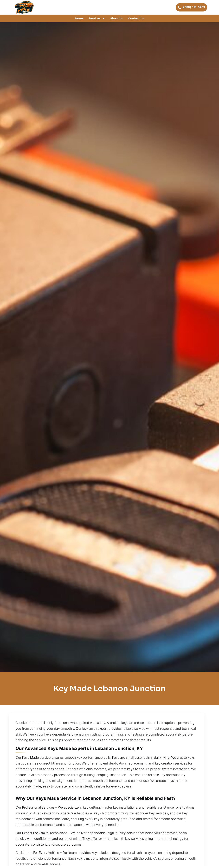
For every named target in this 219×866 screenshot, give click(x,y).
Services (95, 18)
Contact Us (136, 18)
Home (79, 18)
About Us (116, 18)
